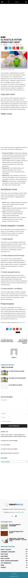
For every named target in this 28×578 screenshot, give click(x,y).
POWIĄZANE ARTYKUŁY (7, 365)
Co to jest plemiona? (5, 444)
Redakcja (5, 44)
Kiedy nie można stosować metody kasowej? (22, 341)
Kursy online (4, 554)
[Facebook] (12, 516)
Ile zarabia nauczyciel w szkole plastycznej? (7, 340)
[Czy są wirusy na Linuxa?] (4, 386)
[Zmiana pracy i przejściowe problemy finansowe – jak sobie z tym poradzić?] (4, 540)
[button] (26, 2)
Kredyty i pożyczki (6, 549)
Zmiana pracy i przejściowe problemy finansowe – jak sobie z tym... (17, 540)
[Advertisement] (14, 19)
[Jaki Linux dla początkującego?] (4, 379)
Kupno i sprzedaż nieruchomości (9, 560)
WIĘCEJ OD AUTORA (7, 367)
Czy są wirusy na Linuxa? (15, 385)
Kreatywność (4, 556)
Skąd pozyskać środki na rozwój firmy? (10, 453)
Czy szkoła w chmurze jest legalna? (9, 449)
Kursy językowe (5, 558)
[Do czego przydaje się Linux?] (4, 372)
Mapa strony (14, 573)
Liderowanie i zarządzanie (8, 552)
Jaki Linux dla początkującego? (17, 378)
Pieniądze (3, 567)
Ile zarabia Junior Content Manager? (9, 440)
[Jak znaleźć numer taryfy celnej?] (4, 533)
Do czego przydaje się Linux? (16, 371)
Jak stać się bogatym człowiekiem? (14, 525)
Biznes (2, 565)
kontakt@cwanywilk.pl (19, 512)
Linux (4, 37)
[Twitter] (16, 516)
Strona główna (4, 34)
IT (1, 37)
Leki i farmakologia (6, 563)
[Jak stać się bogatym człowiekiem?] (4, 526)
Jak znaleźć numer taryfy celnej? (16, 532)
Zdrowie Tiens (22, 322)
